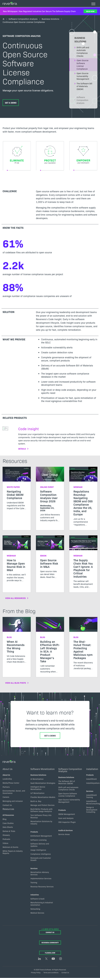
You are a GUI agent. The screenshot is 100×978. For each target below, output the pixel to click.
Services (34, 868)
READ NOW (90, 11)
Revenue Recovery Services (42, 886)
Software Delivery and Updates (39, 844)
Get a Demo (10, 102)
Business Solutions (50, 18)
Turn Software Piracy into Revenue (40, 816)
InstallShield (91, 779)
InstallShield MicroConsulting (93, 802)
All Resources (8, 815)
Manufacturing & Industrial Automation (41, 903)
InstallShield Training (91, 796)
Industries (34, 894)
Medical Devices (37, 912)
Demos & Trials (9, 831)
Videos (5, 843)
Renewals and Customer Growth (40, 859)
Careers (6, 797)
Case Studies (8, 823)
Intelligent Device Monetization (37, 787)
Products (34, 831)
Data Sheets (8, 827)
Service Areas (64, 834)
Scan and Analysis (65, 818)
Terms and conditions (50, 972)
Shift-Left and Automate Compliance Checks (83, 51)
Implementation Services (40, 878)
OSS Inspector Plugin (67, 822)
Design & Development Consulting (91, 809)
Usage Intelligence (38, 850)
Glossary (6, 835)
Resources (8, 809)
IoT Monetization (37, 793)
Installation (92, 769)
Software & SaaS (37, 898)
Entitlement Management (41, 835)
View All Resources (15, 598)
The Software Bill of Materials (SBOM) (84, 86)
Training (33, 882)
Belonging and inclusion (13, 801)
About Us (7, 769)
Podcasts (6, 839)
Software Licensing (38, 840)
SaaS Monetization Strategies (42, 783)
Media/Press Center (11, 783)
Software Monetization (42, 769)
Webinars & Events (10, 847)
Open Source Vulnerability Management (83, 76)
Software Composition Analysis (23, 18)
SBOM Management (66, 814)
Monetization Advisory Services (39, 873)
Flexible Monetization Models (42, 797)
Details (22, 448)
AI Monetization (36, 779)
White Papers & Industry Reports (13, 852)
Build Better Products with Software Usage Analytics (41, 810)
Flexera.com (50, 953)
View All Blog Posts (15, 682)
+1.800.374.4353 (50, 929)
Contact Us (7, 805)
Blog (4, 819)
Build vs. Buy (35, 801)
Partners (6, 787)
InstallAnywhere (93, 783)
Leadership (7, 778)
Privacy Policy (35, 972)
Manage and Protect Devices (42, 805)
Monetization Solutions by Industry (41, 822)
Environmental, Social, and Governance (14, 791)
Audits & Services (65, 830)
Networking (35, 909)
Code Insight (28, 428)
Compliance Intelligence (40, 854)
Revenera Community (50, 942)
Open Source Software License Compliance (82, 64)
